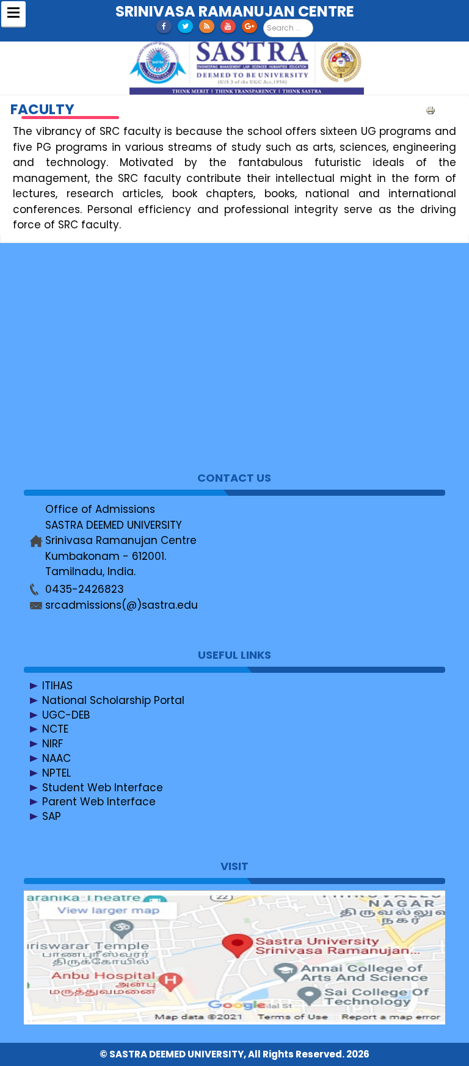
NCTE (55, 729)
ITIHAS (57, 685)
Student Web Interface (102, 787)
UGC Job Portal (81, 413)
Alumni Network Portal (99, 428)
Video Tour (70, 370)
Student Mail (75, 355)
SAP (51, 816)
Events (59, 326)
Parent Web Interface (99, 801)
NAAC (56, 758)
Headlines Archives (92, 384)
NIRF (52, 743)
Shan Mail (67, 340)
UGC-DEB (66, 715)
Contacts (67, 297)
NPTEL (56, 773)
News (56, 311)
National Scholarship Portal (113, 700)
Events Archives (83, 398)
